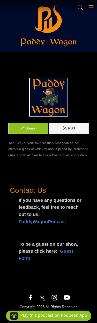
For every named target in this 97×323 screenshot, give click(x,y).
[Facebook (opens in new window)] (30, 297)
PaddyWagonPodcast (42, 221)
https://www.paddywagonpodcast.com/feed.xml (46, 64)
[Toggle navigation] (91, 7)
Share (30, 128)
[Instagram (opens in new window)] (54, 297)
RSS (71, 128)
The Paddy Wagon (24, 56)
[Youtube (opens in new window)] (67, 297)
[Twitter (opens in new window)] (42, 297)
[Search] (80, 7)
